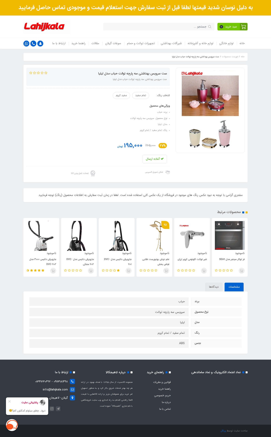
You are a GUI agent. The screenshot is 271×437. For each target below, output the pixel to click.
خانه (242, 43)
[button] (232, 26)
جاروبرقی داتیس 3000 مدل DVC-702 (76, 261)
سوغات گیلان (113, 43)
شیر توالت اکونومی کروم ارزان (226, 259)
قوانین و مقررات (162, 382)
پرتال (223, 431)
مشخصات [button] (234, 287)
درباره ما (166, 402)
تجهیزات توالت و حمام (141, 43)
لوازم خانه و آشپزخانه (200, 43)
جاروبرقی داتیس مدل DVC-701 (152, 261)
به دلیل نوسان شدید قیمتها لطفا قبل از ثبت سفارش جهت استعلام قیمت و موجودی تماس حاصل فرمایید (135, 7)
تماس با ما (165, 409)
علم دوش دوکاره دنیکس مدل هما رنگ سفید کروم (38, 261)
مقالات (95, 43)
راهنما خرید (78, 43)
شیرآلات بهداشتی (171, 43)
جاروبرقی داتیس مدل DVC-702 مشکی (114, 261)
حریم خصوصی (162, 395)
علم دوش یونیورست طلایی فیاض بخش (189, 261)
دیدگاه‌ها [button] (214, 287)
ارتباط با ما (58, 43)
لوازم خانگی (226, 43)
